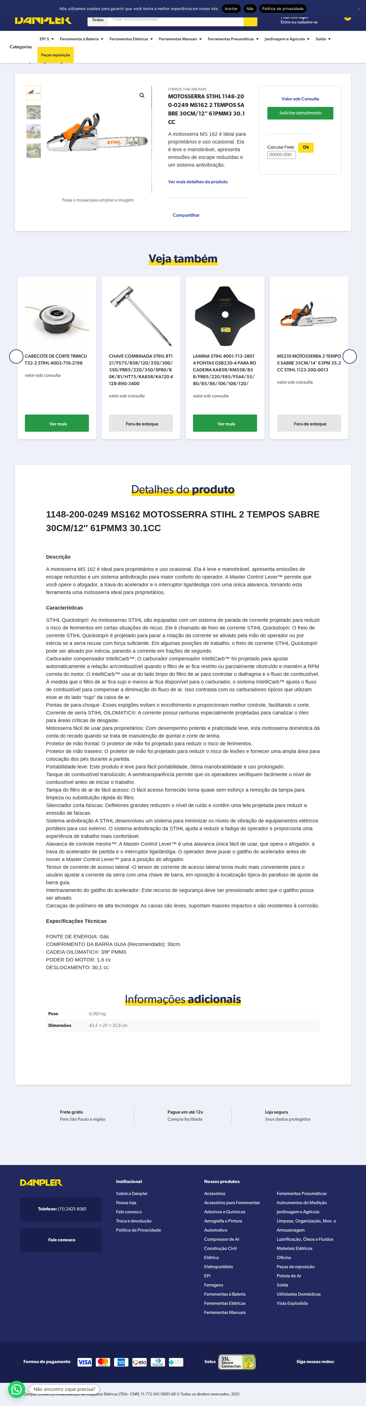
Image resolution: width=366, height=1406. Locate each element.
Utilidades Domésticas (299, 1294)
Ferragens (213, 1285)
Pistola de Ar (289, 1276)
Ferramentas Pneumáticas (231, 39)
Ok (306, 147)
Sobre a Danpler (132, 1194)
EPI (207, 1276)
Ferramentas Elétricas (129, 39)
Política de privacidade (283, 8)
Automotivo (215, 1230)
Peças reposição (55, 55)
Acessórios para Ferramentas (232, 1203)
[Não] (359, 8)
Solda (321, 39)
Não (250, 8)
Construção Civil (220, 1248)
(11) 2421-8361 (62, 1209)
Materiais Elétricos (295, 1248)
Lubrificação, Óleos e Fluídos (305, 1239)
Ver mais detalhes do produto (198, 181)
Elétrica (211, 1258)
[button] (142, 95)
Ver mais (58, 424)
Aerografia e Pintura (223, 1221)
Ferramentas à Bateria (79, 39)
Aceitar (231, 8)
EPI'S (44, 39)
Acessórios (214, 1194)
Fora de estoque (142, 424)
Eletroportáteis (218, 1267)
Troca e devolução (134, 1221)
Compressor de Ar (221, 1239)
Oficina (284, 1258)
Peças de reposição (296, 1267)
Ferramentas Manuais (178, 39)
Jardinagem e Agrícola (285, 39)
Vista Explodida (292, 1303)
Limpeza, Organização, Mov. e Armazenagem (306, 1226)
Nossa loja (126, 1203)
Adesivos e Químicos (224, 1212)
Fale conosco (129, 1212)
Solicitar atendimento (300, 113)
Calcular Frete (280, 147)
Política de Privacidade (138, 1230)
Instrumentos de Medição (302, 1203)
